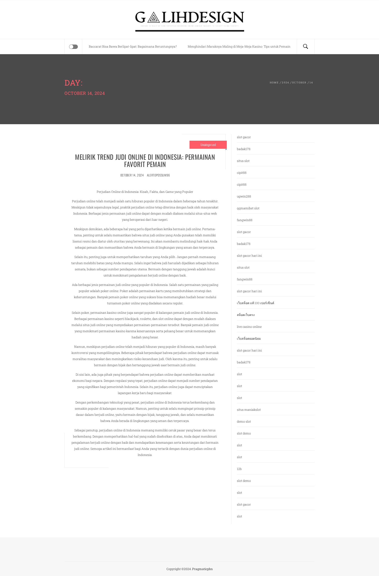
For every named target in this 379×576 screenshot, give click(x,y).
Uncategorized (208, 144)
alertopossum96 (158, 175)
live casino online (249, 327)
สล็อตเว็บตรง (246, 315)
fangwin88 (244, 220)
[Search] (305, 46)
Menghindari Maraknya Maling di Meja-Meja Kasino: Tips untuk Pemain (239, 46)
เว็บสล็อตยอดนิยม (249, 338)
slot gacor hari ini (249, 255)
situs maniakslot (249, 409)
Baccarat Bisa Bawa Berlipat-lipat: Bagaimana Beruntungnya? (133, 46)
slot (239, 374)
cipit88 (242, 172)
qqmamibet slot (248, 208)
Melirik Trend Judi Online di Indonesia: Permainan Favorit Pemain (145, 160)
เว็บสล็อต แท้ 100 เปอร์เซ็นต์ (255, 303)
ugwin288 (244, 196)
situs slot (243, 161)
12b (239, 469)
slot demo (244, 433)
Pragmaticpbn (202, 569)
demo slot (244, 421)
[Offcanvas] (73, 47)
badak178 (243, 149)
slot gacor (244, 137)
